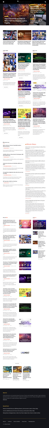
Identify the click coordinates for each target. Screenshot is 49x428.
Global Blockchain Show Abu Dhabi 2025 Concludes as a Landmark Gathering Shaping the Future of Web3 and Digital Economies (39, 121)
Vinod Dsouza (6, 148)
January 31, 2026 (6, 354)
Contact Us (9, 421)
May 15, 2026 (6, 80)
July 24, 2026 (41, 248)
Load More (17, 363)
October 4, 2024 (6, 379)
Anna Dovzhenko (8, 25)
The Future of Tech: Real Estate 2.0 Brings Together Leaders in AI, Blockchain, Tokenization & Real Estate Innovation (9, 237)
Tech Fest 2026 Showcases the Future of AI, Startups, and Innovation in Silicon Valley (42, 234)
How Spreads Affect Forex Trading (35, 22)
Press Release (21, 61)
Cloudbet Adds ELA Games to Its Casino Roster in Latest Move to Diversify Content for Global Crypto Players (9, 222)
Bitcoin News (31, 144)
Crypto (6, 16)
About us (4, 421)
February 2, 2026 (36, 72)
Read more (6, 87)
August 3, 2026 (41, 238)
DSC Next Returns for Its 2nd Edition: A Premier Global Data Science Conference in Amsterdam (10, 350)
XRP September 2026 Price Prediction (10, 181)
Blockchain (6, 371)
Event (5, 70)
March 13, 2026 (6, 125)
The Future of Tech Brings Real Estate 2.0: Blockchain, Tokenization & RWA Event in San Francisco (24, 94)
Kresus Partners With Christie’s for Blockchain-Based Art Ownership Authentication (17, 376)
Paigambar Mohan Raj (8, 166)
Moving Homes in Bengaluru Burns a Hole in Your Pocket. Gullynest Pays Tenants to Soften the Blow (9, 42)
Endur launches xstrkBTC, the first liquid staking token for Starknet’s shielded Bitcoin (24, 66)
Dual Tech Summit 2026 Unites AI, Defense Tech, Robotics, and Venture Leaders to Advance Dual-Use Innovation (41, 254)
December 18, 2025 (34, 25)
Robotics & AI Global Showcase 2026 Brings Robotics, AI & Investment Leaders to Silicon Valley (39, 225)
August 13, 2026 (37, 228)
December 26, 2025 (34, 14)
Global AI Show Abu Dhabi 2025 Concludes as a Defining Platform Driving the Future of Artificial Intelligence (9, 320)
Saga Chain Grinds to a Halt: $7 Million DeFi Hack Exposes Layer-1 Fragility (15, 21)
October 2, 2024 (16, 380)
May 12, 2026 (21, 71)
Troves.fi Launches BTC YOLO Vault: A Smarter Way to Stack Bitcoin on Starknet (9, 121)
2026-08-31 (12, 148)
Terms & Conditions (17, 421)
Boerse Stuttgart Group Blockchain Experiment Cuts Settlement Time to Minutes (27, 376)
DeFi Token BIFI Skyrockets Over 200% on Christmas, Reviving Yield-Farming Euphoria (37, 9)
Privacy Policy (24, 421)
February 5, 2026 (21, 129)
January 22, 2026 (16, 25)
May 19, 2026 (13, 225)
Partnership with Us (32, 421)
